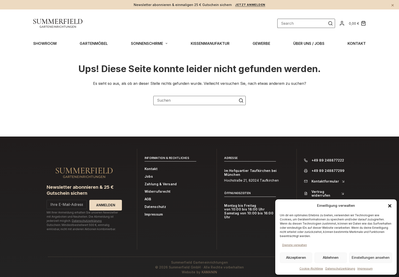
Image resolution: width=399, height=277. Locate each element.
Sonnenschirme (147, 43)
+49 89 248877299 (328, 170)
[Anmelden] (342, 23)
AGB (148, 199)
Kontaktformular (325, 181)
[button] (389, 206)
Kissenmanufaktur (210, 43)
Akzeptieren (296, 257)
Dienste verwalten (294, 245)
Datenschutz (155, 207)
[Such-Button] (330, 23)
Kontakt (357, 43)
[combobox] (195, 100)
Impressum (365, 268)
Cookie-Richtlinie (311, 268)
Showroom (45, 43)
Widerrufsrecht (158, 191)
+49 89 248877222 (327, 160)
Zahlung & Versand (161, 184)
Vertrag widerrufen (320, 193)
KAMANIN (209, 272)
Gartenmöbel (94, 43)
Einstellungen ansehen (371, 257)
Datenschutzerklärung (340, 268)
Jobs (149, 176)
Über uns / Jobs (308, 43)
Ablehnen (331, 257)
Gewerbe (261, 43)
